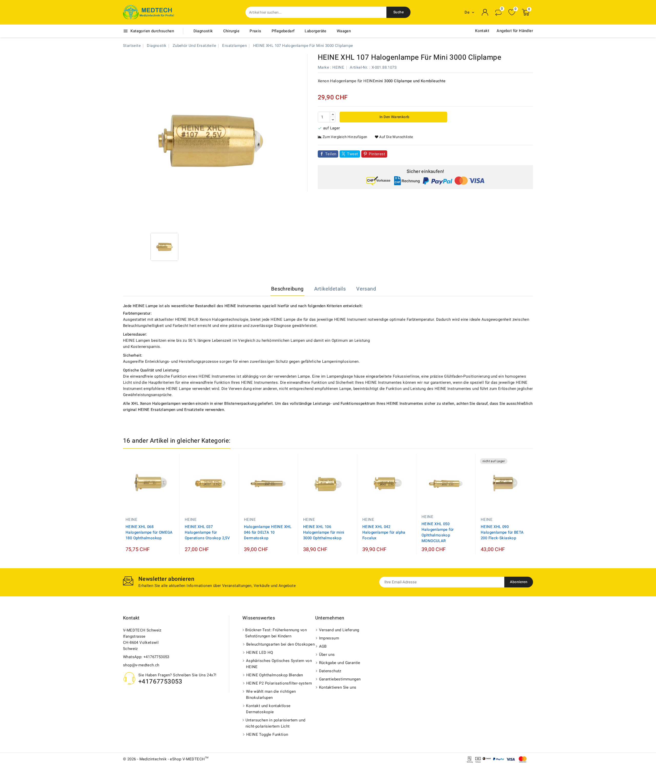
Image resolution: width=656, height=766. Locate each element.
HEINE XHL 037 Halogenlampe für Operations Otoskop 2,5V (207, 532)
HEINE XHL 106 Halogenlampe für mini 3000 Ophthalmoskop (323, 532)
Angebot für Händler (515, 31)
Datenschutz (330, 671)
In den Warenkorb (394, 117)
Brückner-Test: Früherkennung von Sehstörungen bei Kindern (276, 633)
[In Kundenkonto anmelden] (485, 12)
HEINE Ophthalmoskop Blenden (274, 675)
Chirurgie (231, 31)
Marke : (324, 67)
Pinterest (377, 154)
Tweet (352, 154)
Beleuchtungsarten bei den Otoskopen (280, 644)
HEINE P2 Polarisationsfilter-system (279, 683)
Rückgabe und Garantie (339, 663)
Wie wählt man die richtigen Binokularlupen (271, 694)
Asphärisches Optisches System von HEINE (279, 664)
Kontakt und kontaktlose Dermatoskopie (268, 709)
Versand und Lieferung (339, 630)
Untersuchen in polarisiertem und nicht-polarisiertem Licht (275, 723)
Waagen (344, 31)
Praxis (255, 31)
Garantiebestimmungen (340, 679)
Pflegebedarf (283, 31)
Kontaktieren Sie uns (337, 687)
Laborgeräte (315, 31)
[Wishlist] (511, 12)
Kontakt (482, 31)
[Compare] (498, 12)
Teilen (330, 154)
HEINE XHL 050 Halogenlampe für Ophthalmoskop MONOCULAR (438, 532)
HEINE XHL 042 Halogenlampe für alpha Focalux (383, 532)
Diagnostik (203, 31)
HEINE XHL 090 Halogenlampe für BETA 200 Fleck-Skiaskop (502, 532)
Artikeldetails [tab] (330, 289)
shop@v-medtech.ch (141, 665)
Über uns (327, 654)
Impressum (329, 638)
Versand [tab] (366, 289)
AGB (323, 646)
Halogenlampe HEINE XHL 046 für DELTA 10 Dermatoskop (268, 532)
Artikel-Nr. (359, 67)
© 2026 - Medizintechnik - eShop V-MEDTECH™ (166, 759)
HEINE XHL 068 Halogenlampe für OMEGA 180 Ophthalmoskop (149, 532)
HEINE (338, 67)
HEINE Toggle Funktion (267, 734)
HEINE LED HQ (259, 652)
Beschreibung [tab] (287, 289)
